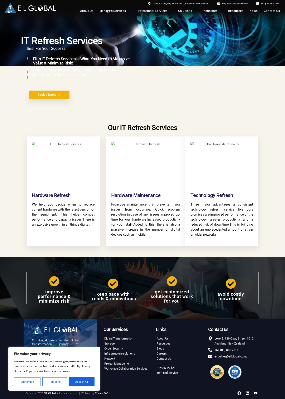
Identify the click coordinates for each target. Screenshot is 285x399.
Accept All (81, 382)
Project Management (117, 363)
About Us (86, 11)
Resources (235, 11)
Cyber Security (113, 348)
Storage (109, 343)
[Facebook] (239, 393)
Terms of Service (167, 372)
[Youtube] (255, 393)
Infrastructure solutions (119, 353)
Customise (27, 382)
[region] (54, 369)
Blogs (160, 348)
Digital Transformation (118, 338)
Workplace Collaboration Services (125, 368)
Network (109, 358)
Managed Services (113, 11)
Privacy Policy (166, 367)
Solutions (185, 11)
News (253, 11)
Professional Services (151, 11)
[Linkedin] (247, 393)
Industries (210, 11)
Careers (162, 353)
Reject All (55, 382)
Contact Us (272, 11)
